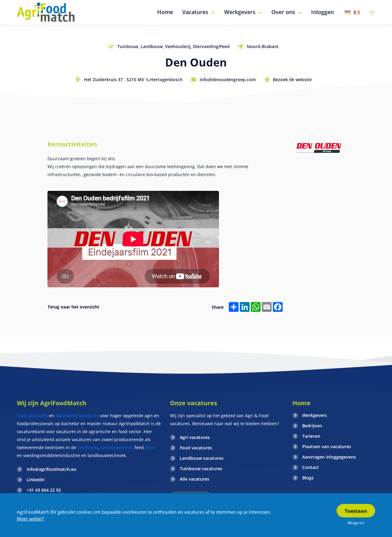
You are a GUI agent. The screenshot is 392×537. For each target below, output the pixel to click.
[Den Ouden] (318, 148)
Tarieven (311, 436)
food (150, 447)
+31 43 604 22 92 (44, 490)
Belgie (357, 12)
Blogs (308, 478)
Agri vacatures (195, 437)
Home (301, 403)
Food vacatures (32, 415)
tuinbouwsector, (116, 447)
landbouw (87, 447)
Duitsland (348, 12)
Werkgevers (314, 415)
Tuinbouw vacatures (201, 468)
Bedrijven (312, 426)
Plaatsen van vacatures (326, 446)
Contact (310, 467)
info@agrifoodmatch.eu (51, 469)
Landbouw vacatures (202, 458)
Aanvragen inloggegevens (329, 457)
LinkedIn (36, 479)
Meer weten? (30, 519)
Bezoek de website (292, 79)
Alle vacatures (194, 479)
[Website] (46, 12)
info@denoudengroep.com (228, 79)
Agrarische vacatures (77, 415)
